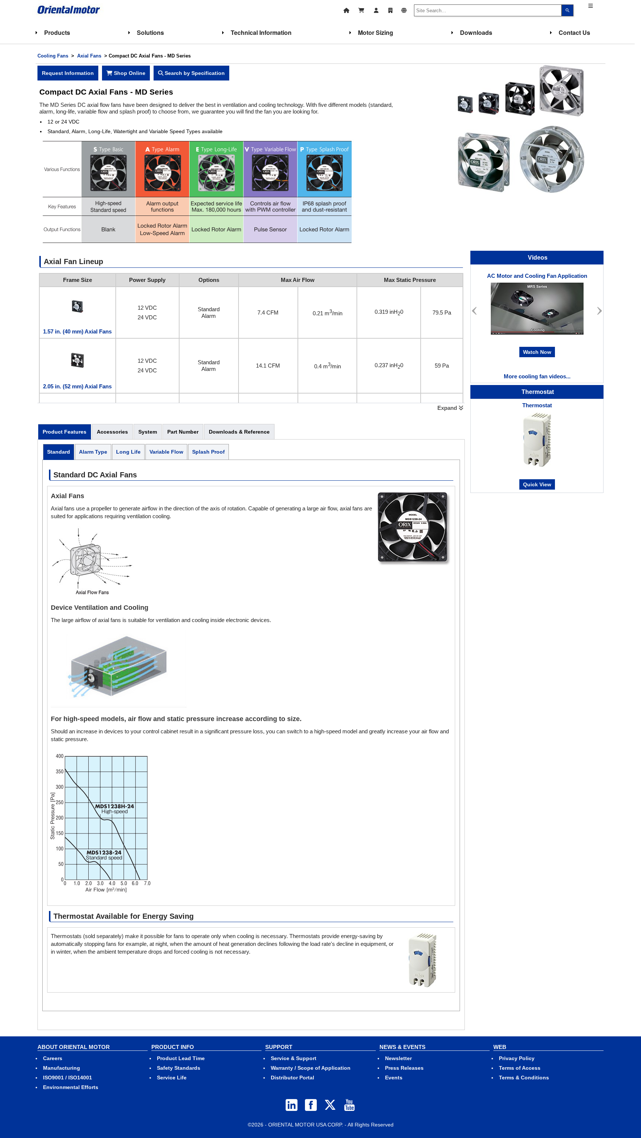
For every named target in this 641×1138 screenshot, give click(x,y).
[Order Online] (361, 9)
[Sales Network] (390, 9)
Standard (58, 452)
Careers (52, 1058)
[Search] (567, 10)
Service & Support (293, 1058)
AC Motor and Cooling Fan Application (537, 276)
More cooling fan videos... (537, 376)
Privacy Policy (517, 1058)
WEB (499, 1047)
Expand (447, 408)
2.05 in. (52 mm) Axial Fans (77, 386)
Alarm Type (93, 452)
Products (57, 32)
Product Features (64, 432)
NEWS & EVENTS (402, 1047)
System (147, 432)
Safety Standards (178, 1068)
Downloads (476, 32)
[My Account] (376, 9)
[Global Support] (404, 9)
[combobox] (488, 10)
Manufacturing (61, 1068)
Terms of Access (519, 1068)
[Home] (346, 9)
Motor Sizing (375, 32)
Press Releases (404, 1068)
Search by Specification (194, 73)
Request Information (68, 73)
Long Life (128, 452)
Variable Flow (166, 452)
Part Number (182, 432)
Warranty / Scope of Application (311, 1068)
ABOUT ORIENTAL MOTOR (73, 1047)
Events (393, 1078)
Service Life (172, 1078)
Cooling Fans (52, 56)
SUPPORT (278, 1047)
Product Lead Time (181, 1058)
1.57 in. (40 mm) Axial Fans (77, 331)
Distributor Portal (292, 1078)
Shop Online (128, 73)
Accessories (112, 432)
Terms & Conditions (524, 1078)
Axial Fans (89, 56)
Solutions (150, 32)
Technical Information (261, 32)
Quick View (537, 484)
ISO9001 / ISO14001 (67, 1078)
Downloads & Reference (239, 432)
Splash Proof (208, 452)
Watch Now (537, 352)
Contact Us (574, 32)
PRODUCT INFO (172, 1047)
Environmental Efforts (70, 1087)
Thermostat (537, 405)
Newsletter (398, 1058)
